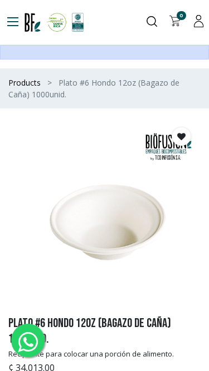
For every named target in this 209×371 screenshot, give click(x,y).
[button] (181, 136)
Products (24, 82)
